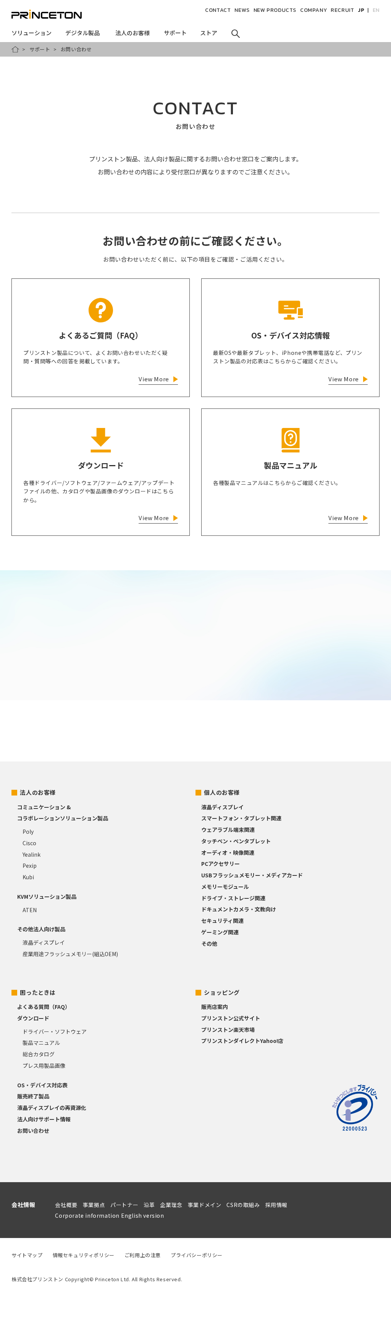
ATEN (30, 910)
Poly (28, 831)
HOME (15, 49)
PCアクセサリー (220, 863)
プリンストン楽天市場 (228, 1029)
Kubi (28, 877)
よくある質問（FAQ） (43, 1006)
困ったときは (38, 992)
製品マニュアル (41, 1042)
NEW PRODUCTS (275, 10)
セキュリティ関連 (222, 920)
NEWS (241, 10)
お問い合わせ (33, 1130)
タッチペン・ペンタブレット (236, 841)
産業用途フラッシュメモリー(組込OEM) (70, 954)
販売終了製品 (33, 1096)
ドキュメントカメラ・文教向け (238, 909)
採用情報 (276, 1205)
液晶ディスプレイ (44, 942)
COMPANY (313, 10)
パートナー (124, 1205)
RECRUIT (342, 10)
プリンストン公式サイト (230, 1018)
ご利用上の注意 (142, 1255)
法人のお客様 (38, 792)
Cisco (29, 843)
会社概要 (66, 1205)
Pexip (30, 865)
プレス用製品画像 (44, 1065)
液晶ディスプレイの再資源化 (51, 1107)
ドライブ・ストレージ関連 (233, 898)
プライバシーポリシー (197, 1255)
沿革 (149, 1205)
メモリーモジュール (225, 886)
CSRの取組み (243, 1205)
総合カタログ (39, 1054)
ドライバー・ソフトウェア (55, 1031)
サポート (39, 49)
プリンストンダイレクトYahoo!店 (242, 1040)
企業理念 (171, 1205)
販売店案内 (214, 1006)
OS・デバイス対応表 (42, 1085)
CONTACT (218, 10)
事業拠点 (94, 1205)
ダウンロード (33, 1018)
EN (376, 10)
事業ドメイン (204, 1205)
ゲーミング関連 (220, 932)
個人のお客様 (222, 792)
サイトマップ (27, 1255)
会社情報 (23, 1205)
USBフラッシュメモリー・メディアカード (252, 875)
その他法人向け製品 (41, 929)
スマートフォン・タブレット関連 (241, 818)
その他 (209, 943)
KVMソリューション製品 (46, 896)
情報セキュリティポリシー (84, 1255)
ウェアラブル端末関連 (228, 829)
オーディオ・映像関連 (227, 852)
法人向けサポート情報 (44, 1119)
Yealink (31, 854)
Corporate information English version (109, 1215)
